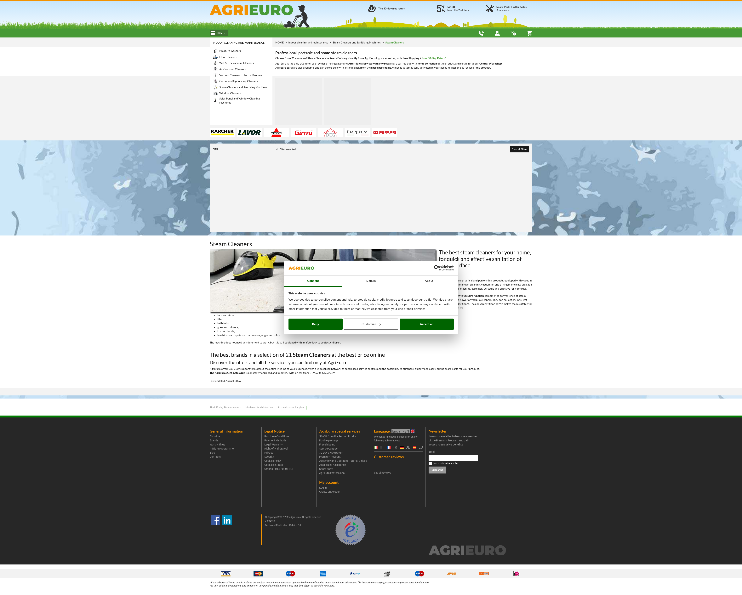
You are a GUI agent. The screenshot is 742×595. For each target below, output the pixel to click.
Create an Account (330, 491)
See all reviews (382, 472)
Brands (214, 440)
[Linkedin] (227, 529)
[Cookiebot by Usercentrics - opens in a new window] (437, 268)
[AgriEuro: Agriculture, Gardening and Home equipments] (261, 10)
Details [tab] (371, 280)
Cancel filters (520, 149)
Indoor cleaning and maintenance (239, 42)
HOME (279, 42)
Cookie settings (273, 464)
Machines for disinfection (259, 407)
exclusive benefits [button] (452, 444)
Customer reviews (389, 457)
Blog (212, 452)
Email (432, 451)
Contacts (215, 456)
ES (420, 447)
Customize (369, 324)
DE (407, 447)
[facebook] (215, 529)
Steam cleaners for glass (290, 407)
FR (394, 447)
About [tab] (429, 280)
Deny (315, 324)
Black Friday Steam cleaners (225, 407)
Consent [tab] (313, 280)
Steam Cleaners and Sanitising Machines (357, 42)
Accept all (426, 324)
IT (381, 447)
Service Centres (328, 448)
